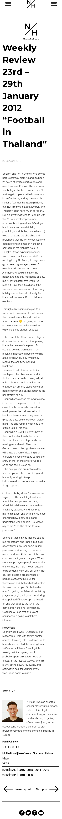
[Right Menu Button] (53, 4)
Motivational (9, 753)
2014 (38, 769)
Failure (49, 753)
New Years (24, 753)
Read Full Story (10, 741)
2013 (46, 769)
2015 (30, 769)
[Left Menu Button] (7, 4)
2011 (14, 775)
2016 (22, 769)
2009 (30, 775)
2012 (5, 775)
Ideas (5, 758)
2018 (5, 769)
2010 (22, 775)
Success (38, 753)
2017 (14, 769)
